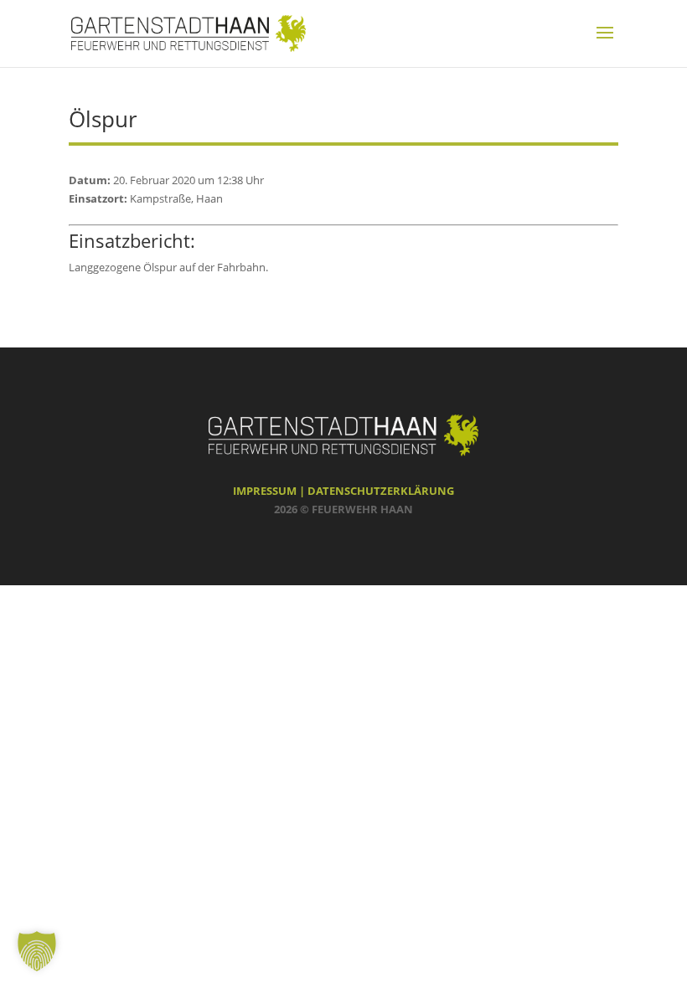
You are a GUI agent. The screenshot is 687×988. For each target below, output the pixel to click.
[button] (37, 951)
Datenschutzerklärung (380, 490)
